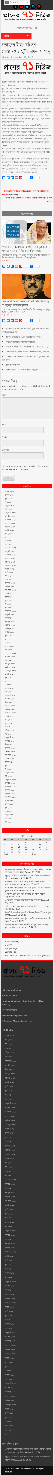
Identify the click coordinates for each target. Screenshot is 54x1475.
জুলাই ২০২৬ (9, 495)
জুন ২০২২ (8, 639)
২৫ (47, 849)
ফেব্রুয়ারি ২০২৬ (10, 512)
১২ (4, 847)
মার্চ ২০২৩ (8, 607)
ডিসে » (34, 854)
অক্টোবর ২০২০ (10, 709)
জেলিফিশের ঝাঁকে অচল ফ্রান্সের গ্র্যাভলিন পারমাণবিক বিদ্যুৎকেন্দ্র (27, 906)
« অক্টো (6, 854)
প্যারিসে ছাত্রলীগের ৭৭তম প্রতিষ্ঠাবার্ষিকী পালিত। (24, 337)
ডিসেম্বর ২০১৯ (10, 744)
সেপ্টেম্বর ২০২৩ (10, 590)
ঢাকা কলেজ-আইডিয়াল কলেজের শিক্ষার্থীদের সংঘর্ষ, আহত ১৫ (27, 351)
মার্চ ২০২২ (8, 649)
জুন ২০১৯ (8, 765)
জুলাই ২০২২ (9, 635)
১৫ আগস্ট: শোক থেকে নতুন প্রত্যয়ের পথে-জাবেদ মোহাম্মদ (25, 894)
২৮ (19, 852)
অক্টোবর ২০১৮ (10, 793)
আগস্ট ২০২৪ (9, 569)
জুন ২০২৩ (8, 600)
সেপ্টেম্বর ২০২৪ (10, 565)
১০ (40, 844)
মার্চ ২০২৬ (8, 509)
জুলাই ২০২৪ (9, 572)
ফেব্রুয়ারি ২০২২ (10, 653)
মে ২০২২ (8, 642)
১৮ (47, 847)
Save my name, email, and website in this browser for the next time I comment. (25, 467)
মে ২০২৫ (8, 540)
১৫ (26, 847)
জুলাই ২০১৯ (9, 762)
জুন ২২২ (8, 821)
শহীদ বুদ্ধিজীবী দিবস (13, 364)
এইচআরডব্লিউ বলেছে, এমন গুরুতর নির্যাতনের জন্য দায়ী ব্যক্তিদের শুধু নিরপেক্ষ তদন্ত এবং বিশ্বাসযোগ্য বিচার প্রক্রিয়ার (26, 256)
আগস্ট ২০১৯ (9, 758)
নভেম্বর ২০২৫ (10, 523)
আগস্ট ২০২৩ (9, 593)
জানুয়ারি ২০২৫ (10, 551)
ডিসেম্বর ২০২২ (10, 618)
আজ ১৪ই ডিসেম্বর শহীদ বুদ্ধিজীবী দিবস (20, 342)
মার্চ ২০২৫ (8, 544)
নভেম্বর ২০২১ (10, 663)
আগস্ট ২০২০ (9, 716)
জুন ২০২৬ (8, 498)
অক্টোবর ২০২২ (10, 625)
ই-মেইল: (5, 437)
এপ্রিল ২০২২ (9, 646)
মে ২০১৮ (8, 811)
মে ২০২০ (8, 727)
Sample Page (11, 948)
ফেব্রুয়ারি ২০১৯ (10, 779)
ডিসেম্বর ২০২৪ (10, 555)
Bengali (13, 2)
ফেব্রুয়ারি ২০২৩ (10, 611)
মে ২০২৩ (8, 604)
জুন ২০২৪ (8, 576)
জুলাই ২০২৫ (9, 533)
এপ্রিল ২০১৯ (9, 772)
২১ (19, 849)
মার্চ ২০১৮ (8, 818)
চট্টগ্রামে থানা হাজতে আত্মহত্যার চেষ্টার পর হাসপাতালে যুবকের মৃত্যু (27, 955)
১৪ (19, 847)
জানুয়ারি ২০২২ (10, 656)
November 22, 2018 (22, 57)
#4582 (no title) (12, 941)
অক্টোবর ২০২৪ (10, 562)
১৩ (12, 847)
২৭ (12, 852)
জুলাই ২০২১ (9, 677)
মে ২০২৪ (8, 579)
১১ (47, 844)
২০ (12, 849)
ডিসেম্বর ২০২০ (10, 702)
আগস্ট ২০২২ (9, 632)
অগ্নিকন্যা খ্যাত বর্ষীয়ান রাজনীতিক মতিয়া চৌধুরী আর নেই (27, 346)
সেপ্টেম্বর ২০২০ (10, 712)
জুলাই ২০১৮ (9, 804)
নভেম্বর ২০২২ (10, 621)
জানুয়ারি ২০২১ (10, 698)
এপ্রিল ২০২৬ (9, 505)
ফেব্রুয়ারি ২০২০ (10, 737)
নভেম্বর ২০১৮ (10, 790)
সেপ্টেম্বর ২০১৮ (10, 797)
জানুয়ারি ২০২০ (10, 741)
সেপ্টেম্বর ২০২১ (10, 670)
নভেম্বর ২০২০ (10, 705)
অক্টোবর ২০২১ (10, 667)
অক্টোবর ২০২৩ (10, 586)
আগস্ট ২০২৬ (9, 491)
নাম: (3, 424)
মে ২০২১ (8, 684)
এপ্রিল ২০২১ (9, 688)
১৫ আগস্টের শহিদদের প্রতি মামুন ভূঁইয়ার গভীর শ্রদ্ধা (23, 900)
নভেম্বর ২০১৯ (10, 748)
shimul (5, 57)
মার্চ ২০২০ (8, 734)
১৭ (40, 847)
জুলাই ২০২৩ (9, 597)
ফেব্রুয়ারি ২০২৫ (10, 548)
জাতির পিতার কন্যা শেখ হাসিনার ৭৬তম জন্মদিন (22, 369)
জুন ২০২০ (8, 723)
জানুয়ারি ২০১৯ (10, 783)
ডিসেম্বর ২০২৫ (10, 519)
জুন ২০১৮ (8, 807)
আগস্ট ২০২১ (9, 674)
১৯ (4, 849)
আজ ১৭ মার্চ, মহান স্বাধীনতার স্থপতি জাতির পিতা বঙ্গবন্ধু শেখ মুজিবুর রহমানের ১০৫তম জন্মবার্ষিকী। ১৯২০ (26, 310)
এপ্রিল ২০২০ (9, 730)
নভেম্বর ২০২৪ (10, 558)
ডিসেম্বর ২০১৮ (10, 786)
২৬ (4, 852)
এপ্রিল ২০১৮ (9, 814)
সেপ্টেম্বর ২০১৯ (10, 755)
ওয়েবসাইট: (5, 450)
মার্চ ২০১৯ (8, 776)
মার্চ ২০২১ (8, 691)
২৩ (33, 849)
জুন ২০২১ (8, 681)
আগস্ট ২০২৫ (9, 530)
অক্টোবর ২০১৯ (10, 751)
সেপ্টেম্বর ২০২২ (10, 628)
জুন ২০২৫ (8, 537)
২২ (26, 849)
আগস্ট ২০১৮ (9, 800)
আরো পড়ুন (5, 260)
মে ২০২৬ (8, 502)
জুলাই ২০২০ (9, 720)
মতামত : (5, 395)
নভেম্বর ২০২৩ (10, 583)
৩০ (33, 852)
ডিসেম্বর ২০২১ (10, 660)
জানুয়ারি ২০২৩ (10, 614)
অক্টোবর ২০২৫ (10, 526)
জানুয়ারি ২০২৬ (10, 516)
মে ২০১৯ (8, 769)
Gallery (8, 945)
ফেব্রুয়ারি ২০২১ (10, 695)
